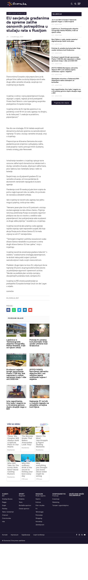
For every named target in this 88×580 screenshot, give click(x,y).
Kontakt (5, 535)
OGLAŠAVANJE (74, 495)
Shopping (39, 518)
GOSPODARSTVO (59, 494)
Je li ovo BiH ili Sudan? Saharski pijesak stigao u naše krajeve (64, 21)
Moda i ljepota (40, 496)
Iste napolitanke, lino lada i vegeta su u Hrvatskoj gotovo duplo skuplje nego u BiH (16, 405)
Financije (55, 496)
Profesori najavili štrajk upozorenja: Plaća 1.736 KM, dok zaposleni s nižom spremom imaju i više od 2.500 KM (16, 374)
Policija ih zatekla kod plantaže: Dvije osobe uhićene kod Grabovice (38, 343)
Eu (7, 298)
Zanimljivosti (40, 525)
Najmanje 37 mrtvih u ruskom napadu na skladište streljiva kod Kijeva (39, 404)
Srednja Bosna (7, 499)
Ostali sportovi (24, 509)
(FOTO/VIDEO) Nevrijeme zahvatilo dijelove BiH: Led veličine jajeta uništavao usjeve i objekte (39, 374)
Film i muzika (40, 505)
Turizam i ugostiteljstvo (60, 505)
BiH (3, 496)
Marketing (55, 502)
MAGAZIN (39, 494)
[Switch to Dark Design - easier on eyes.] (71, 4)
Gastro (38, 499)
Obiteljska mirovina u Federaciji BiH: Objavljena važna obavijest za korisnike (65, 80)
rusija (12, 298)
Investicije (55, 499)
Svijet (14, 13)
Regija (4, 502)
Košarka (21, 499)
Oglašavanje (26, 535)
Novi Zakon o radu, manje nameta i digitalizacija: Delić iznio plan (65, 40)
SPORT (21, 494)
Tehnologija (39, 512)
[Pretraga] (75, 3)
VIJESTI (10, 13)
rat (17, 298)
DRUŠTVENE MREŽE (76, 494)
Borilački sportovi (25, 505)
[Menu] (79, 3)
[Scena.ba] (17, 4)
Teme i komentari (8, 512)
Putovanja (39, 515)
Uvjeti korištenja (38, 535)
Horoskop (39, 521)
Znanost (5, 515)
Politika (4, 509)
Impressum (14, 535)
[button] (8, 310)
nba (3, 521)
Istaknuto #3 (21, 13)
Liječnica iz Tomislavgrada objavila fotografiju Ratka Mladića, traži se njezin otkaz (15, 344)
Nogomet (22, 496)
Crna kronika (6, 518)
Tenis (20, 502)
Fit (36, 509)
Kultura (38, 502)
